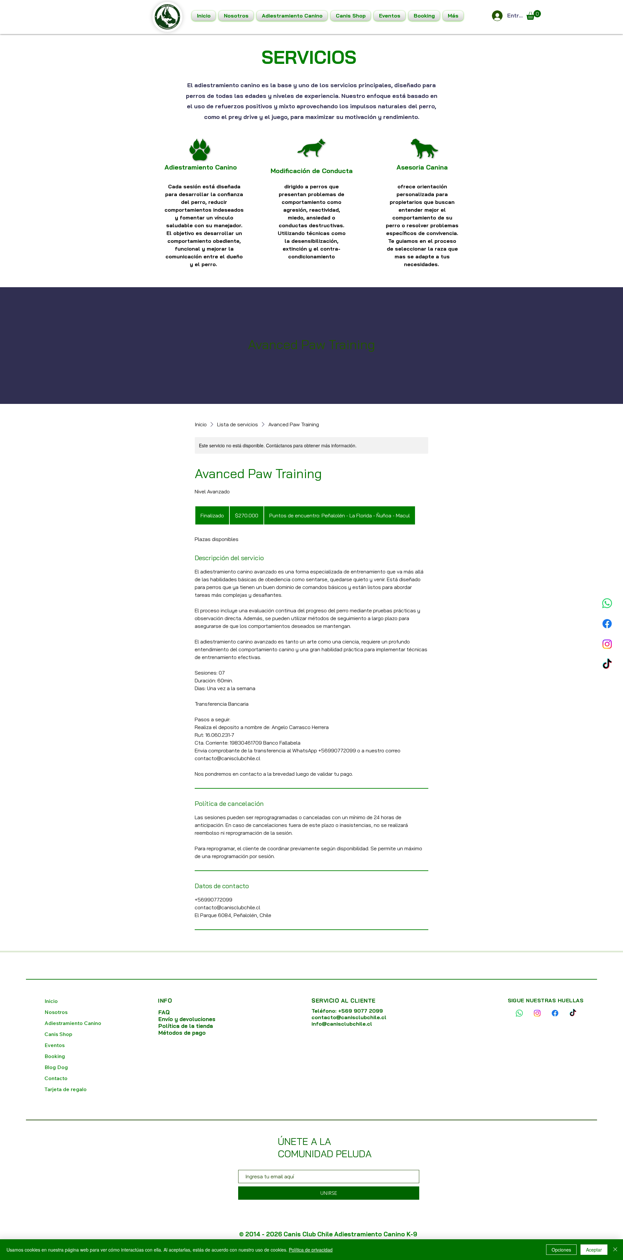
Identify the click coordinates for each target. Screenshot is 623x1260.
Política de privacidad (311, 1249)
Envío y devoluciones (186, 1019)
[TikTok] (607, 654)
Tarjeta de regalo (65, 1089)
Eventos (54, 1045)
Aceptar (594, 1249)
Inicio (51, 1001)
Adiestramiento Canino (72, 1023)
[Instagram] (607, 633)
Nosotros (55, 1012)
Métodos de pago (182, 1032)
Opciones (561, 1249)
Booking (54, 1056)
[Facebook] (607, 613)
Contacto (55, 1078)
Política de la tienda (186, 1025)
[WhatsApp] (607, 592)
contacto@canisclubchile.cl (349, 1017)
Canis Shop (58, 1034)
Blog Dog (56, 1067)
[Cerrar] (615, 1249)
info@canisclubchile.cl (342, 1023)
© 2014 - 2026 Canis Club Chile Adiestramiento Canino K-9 (328, 1234)
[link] (533, 15)
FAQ (164, 1012)
